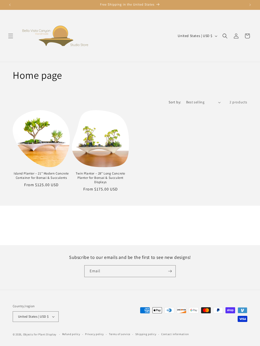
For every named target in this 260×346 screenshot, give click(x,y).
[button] (10, 36)
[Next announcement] (250, 5)
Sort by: (175, 102)
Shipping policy (145, 334)
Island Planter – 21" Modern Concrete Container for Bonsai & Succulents (41, 175)
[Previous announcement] (9, 5)
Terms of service (119, 334)
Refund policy (71, 334)
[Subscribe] (169, 271)
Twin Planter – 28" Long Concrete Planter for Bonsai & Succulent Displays (100, 177)
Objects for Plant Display (40, 334)
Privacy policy (94, 334)
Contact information (175, 334)
